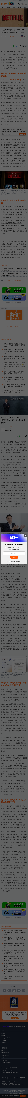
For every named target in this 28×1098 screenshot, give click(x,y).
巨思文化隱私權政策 (16, 561)
